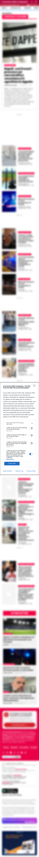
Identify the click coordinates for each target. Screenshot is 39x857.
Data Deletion (7, 471)
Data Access (19, 471)
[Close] (35, 386)
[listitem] (19, 423)
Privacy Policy (31, 471)
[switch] (31, 428)
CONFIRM (12, 463)
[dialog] (19, 428)
